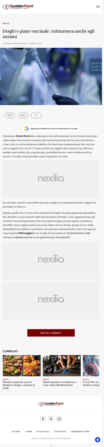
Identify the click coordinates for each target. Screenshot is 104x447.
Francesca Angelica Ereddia (16, 43)
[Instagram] (59, 419)
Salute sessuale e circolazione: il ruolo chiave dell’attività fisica (59, 383)
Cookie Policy (60, 431)
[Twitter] (51, 419)
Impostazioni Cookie (80, 431)
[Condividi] (36, 115)
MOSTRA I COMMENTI (51, 333)
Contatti (28, 431)
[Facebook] (43, 419)
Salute (6, 23)
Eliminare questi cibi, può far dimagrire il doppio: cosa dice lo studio (19, 385)
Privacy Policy (43, 431)
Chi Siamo (16, 431)
